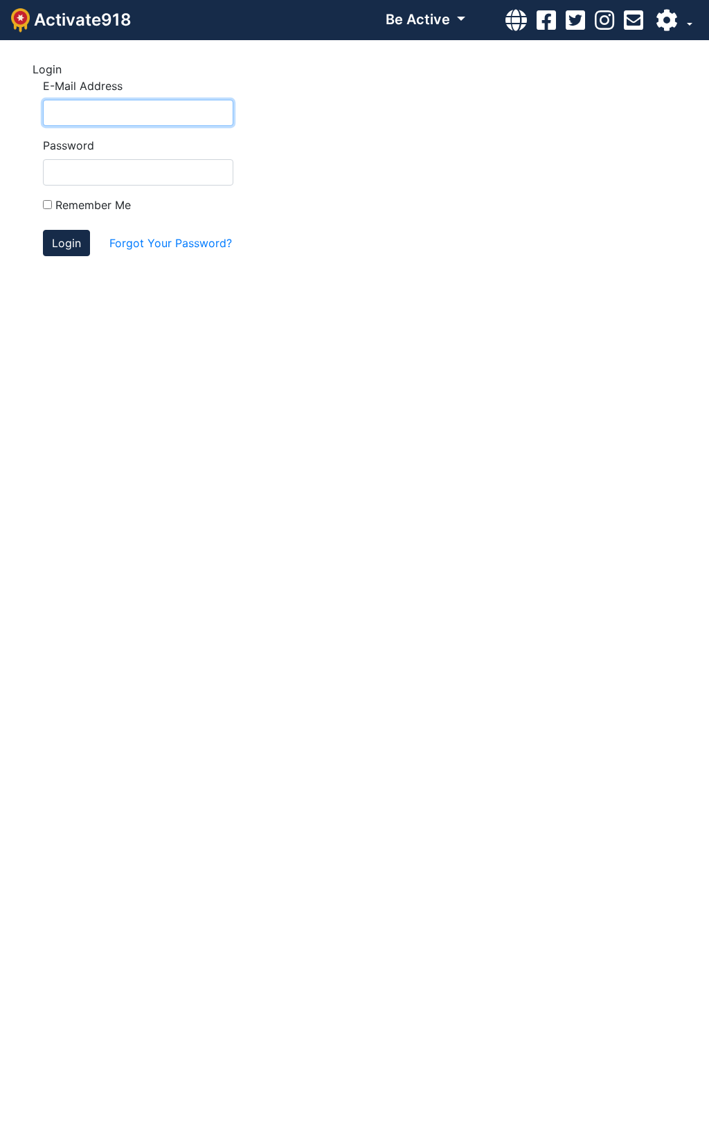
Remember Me (91, 205)
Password (68, 145)
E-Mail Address (83, 86)
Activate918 (81, 20)
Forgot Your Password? (170, 243)
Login (66, 243)
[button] (672, 20)
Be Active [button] (420, 19)
